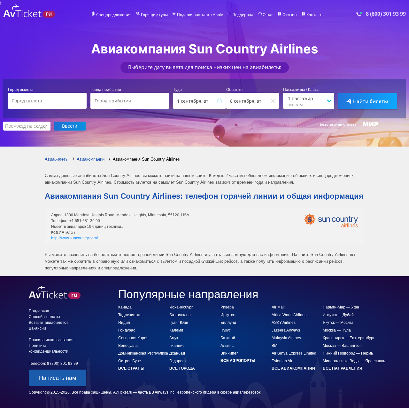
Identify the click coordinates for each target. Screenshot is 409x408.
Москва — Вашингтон (342, 345)
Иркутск (227, 315)
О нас (268, 14)
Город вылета (21, 90)
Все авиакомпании (293, 368)
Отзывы (289, 14)
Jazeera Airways (286, 330)
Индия (124, 322)
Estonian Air (282, 361)
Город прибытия (105, 90)
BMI (275, 345)
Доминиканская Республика (143, 353)
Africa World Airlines (289, 315)
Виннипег (229, 353)
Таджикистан (130, 315)
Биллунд (228, 322)
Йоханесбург (181, 307)
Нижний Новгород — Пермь (348, 353)
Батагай (227, 338)
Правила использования (51, 340)
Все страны (131, 368)
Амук (173, 338)
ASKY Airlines (284, 322)
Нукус (225, 330)
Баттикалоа (180, 315)
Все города (182, 368)
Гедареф (177, 361)
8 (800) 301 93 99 (386, 14)
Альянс (227, 345)
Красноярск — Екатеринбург (348, 338)
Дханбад (177, 353)
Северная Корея (133, 338)
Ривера (227, 307)
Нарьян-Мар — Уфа (341, 307)
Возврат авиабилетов (48, 322)
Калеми (176, 330)
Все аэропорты (237, 360)
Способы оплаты (44, 317)
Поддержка (242, 14)
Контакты (315, 14)
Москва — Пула (337, 330)
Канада (125, 307)
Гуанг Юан (178, 322)
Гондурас (126, 330)
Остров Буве (129, 361)
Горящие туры (154, 14)
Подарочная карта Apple (200, 14)
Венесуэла (128, 345)
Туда (177, 90)
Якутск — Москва (338, 322)
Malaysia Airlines (286, 338)
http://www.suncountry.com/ (74, 238)
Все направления (342, 368)
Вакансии (37, 328)
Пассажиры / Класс (301, 90)
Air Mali (278, 307)
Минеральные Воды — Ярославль (354, 361)
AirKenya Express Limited (294, 353)
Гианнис (176, 345)
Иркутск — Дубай (338, 315)
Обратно (234, 90)
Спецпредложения (114, 14)
